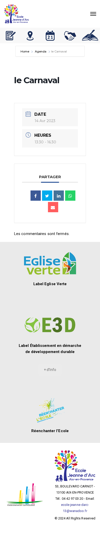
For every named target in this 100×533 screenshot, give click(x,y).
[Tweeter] (47, 195)
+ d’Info (50, 370)
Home (25, 51)
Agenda (40, 51)
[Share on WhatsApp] (70, 195)
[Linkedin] (59, 195)
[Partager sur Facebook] (36, 195)
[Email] (53, 207)
